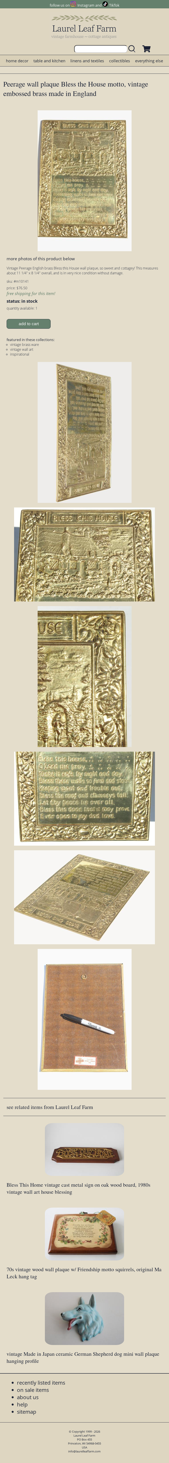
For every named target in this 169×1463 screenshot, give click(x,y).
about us (28, 1397)
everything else (149, 60)
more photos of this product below (41, 259)
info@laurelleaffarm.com (84, 1451)
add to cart (29, 323)
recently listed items (41, 1382)
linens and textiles (87, 60)
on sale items (33, 1389)
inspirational (19, 354)
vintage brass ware (24, 344)
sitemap (26, 1411)
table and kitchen (49, 60)
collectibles (119, 60)
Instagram (85, 5)
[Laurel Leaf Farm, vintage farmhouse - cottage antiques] (84, 27)
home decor (17, 60)
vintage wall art (21, 349)
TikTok (114, 5)
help (22, 1404)
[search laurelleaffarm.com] (132, 49)
